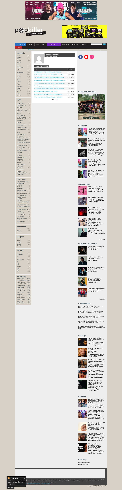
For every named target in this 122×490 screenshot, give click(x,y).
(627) (29, 299)
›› (57, 99)
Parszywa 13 (20, 136)
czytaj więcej (10, 487)
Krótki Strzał (20, 125)
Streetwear (19, 86)
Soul (18, 270)
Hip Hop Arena (20, 187)
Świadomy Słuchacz (22, 157)
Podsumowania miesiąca (23, 142)
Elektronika (20, 254)
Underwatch (20, 166)
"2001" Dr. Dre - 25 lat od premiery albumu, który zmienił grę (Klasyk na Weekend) (95, 382)
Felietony (19, 57)
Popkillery (19, 211)
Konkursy (19, 192)
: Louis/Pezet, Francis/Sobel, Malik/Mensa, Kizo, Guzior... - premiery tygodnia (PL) (91, 327)
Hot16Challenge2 (21, 119)
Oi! (17, 131)
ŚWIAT (44, 44)
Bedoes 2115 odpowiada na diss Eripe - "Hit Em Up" (96, 171)
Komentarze (20, 67)
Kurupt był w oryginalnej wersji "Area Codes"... (46, 91)
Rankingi (19, 81)
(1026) (28, 292)
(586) (29, 302)
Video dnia (19, 167)
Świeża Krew (20, 159)
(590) (29, 301)
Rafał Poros (20, 301)
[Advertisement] (92, 76)
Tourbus (19, 162)
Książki (18, 69)
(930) (29, 294)
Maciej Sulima (20, 292)
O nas (74, 49)
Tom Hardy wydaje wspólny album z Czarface (46, 86)
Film (18, 59)
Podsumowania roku (22, 204)
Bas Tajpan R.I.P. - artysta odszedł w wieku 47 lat (95, 150)
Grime (18, 258)
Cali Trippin (20, 185)
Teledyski (19, 232)
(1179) (29, 290)
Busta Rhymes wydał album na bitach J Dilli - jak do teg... (49, 75)
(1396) (28, 289)
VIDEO (83, 44)
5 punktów (19, 102)
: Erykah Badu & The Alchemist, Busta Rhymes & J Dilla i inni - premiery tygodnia (90, 312)
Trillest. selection (21, 164)
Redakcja (19, 294)
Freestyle (19, 60)
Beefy (18, 55)
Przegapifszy (20, 149)
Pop (18, 263)
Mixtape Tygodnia (21, 129)
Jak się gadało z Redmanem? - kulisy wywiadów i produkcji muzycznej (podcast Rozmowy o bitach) (94, 446)
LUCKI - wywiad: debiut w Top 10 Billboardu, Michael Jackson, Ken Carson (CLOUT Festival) (96, 412)
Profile (18, 78)
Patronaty (81, 49)
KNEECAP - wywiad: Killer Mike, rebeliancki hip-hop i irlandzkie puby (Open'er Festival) (96, 401)
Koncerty (19, 242)
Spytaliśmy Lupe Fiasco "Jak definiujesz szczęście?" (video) (96, 424)
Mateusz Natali (20, 278)
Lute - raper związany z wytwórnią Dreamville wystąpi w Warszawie (95, 279)
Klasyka (19, 66)
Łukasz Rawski (21, 299)
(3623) (28, 280)
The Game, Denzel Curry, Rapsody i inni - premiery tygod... (49, 83)
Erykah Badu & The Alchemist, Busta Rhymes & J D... (48, 72)
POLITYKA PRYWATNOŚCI (34, 483)
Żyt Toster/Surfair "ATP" (95, 187)
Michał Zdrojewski (21, 297)
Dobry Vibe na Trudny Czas (22, 111)
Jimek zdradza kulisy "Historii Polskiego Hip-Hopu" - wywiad (95, 220)
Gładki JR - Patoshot (94, 229)
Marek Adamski (21, 282)
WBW (18, 220)
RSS (103, 49)
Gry (18, 64)
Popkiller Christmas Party (23, 206)
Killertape (19, 122)
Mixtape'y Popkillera (22, 195)
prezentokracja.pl (84, 462)
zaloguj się (31, 49)
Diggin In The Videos (22, 109)
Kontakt (89, 49)
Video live (19, 246)
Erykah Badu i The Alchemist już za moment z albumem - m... (50, 80)
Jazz (18, 261)
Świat (18, 88)
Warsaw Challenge (22, 218)
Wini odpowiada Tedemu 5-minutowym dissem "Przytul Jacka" (96, 140)
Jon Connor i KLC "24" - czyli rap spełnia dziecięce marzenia (96, 339)
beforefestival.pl (83, 464)
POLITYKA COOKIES (46, 483)
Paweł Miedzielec (21, 290)
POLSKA (30, 44)
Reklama (96, 49)
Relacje (19, 244)
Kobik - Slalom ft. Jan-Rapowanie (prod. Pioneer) (96, 208)
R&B (18, 265)
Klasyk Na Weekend (22, 124)
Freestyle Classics (21, 117)
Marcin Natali (20, 287)
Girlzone (19, 62)
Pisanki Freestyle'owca (23, 137)
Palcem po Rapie (21, 134)
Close (24, 478)
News (18, 71)
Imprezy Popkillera (21, 190)
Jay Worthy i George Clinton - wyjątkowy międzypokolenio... (49, 77)
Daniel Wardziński (21, 284)
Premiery (19, 76)
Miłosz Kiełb (20, 289)
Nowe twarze (20, 72)
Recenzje (19, 83)
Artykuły (37, 66)
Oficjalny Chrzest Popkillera (21, 197)
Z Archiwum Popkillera (22, 173)
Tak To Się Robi (21, 161)
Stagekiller (19, 155)
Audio (18, 228)
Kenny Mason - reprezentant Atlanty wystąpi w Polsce (96, 247)
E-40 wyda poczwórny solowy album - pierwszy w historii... (49, 88)
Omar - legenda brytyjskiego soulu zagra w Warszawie (48, 97)
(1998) (28, 285)
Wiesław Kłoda (20, 296)
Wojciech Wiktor (21, 303)
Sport (18, 84)
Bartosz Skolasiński (22, 280)
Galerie (19, 230)
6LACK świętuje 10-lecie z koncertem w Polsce (95, 257)
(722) (29, 296)
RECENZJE (65, 44)
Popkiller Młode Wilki (22, 209)
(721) (29, 297)
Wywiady (19, 95)
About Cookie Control (9, 478)
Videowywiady (20, 216)
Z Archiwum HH (21, 171)
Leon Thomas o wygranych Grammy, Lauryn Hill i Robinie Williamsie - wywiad (96, 435)
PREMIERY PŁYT (54, 44)
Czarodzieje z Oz (21, 105)
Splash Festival (21, 214)
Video (18, 93)
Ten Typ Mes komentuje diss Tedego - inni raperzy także (96, 129)
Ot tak (18, 132)
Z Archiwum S (20, 174)
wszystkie (102, 239)
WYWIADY (75, 44)
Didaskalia (19, 107)
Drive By (19, 113)
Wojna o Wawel (21, 221)
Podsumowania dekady (23, 202)
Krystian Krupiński (21, 285)
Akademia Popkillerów (22, 181)
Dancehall (19, 253)
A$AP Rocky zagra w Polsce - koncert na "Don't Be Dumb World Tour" (96, 269)
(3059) (28, 282)
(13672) (28, 278)
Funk (18, 256)
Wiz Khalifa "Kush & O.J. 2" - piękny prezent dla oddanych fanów (96, 361)
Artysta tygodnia (21, 103)
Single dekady (20, 213)
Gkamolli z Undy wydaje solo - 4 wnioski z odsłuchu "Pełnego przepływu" (96, 372)
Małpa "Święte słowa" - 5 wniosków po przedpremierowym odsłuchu (95, 350)
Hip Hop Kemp (20, 188)
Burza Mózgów (20, 183)
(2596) (28, 284)
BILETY (19, 47)
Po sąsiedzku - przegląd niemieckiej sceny (23, 140)
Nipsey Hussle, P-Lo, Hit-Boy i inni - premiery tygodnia (48, 94)
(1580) (28, 287)
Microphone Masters (22, 193)
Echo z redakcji (21, 115)
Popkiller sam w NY (22, 145)
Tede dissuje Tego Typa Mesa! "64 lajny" (95, 160)
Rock (18, 268)
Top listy (19, 90)
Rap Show (19, 152)
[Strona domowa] (30, 31)
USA (37, 44)
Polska (18, 74)
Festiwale (19, 239)
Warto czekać (20, 169)
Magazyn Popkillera (22, 127)
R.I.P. (18, 79)
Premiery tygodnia (21, 147)
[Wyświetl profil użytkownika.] (39, 63)
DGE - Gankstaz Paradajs (95, 197)
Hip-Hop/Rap (20, 259)
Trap (18, 271)
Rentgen (19, 154)
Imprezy (19, 240)
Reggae (19, 266)
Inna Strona (20, 120)
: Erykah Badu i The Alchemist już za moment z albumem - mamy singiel (90, 307)
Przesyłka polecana (22, 150)
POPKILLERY (21, 44)
